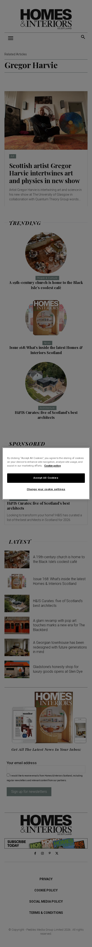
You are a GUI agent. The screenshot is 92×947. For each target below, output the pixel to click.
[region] (46, 473)
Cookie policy (52, 465)
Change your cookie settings (46, 489)
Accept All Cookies (45, 478)
